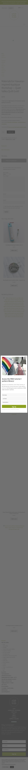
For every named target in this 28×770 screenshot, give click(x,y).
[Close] (25, 357)
